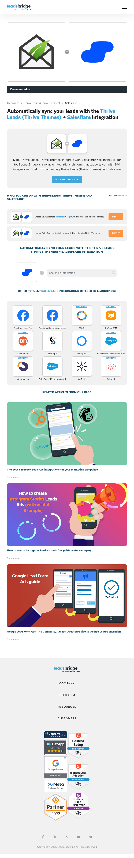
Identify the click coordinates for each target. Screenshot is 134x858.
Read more (13, 477)
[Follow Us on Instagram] (54, 837)
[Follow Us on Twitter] (90, 837)
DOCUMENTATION (117, 195)
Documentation (20, 89)
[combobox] (82, 273)
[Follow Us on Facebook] (43, 837)
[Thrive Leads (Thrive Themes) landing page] (36, 52)
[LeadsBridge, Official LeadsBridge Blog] (20, 7)
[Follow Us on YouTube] (78, 837)
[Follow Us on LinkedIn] (66, 837)
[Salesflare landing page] (97, 52)
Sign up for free (67, 179)
